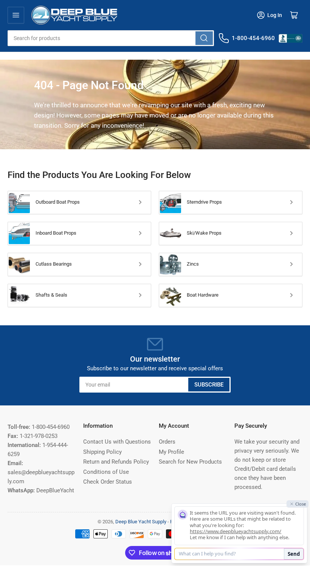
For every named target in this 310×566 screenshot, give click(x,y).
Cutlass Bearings (54, 264)
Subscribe (208, 384)
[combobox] (111, 38)
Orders (167, 441)
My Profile (171, 451)
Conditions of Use (106, 472)
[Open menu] (16, 15)
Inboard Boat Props (56, 233)
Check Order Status (107, 481)
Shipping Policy (102, 451)
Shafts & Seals (51, 295)
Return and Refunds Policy (116, 461)
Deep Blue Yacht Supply (140, 521)
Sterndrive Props (204, 202)
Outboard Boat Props (58, 202)
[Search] (204, 38)
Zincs (193, 264)
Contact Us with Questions (117, 441)
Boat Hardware (203, 295)
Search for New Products (190, 461)
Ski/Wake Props (204, 233)
